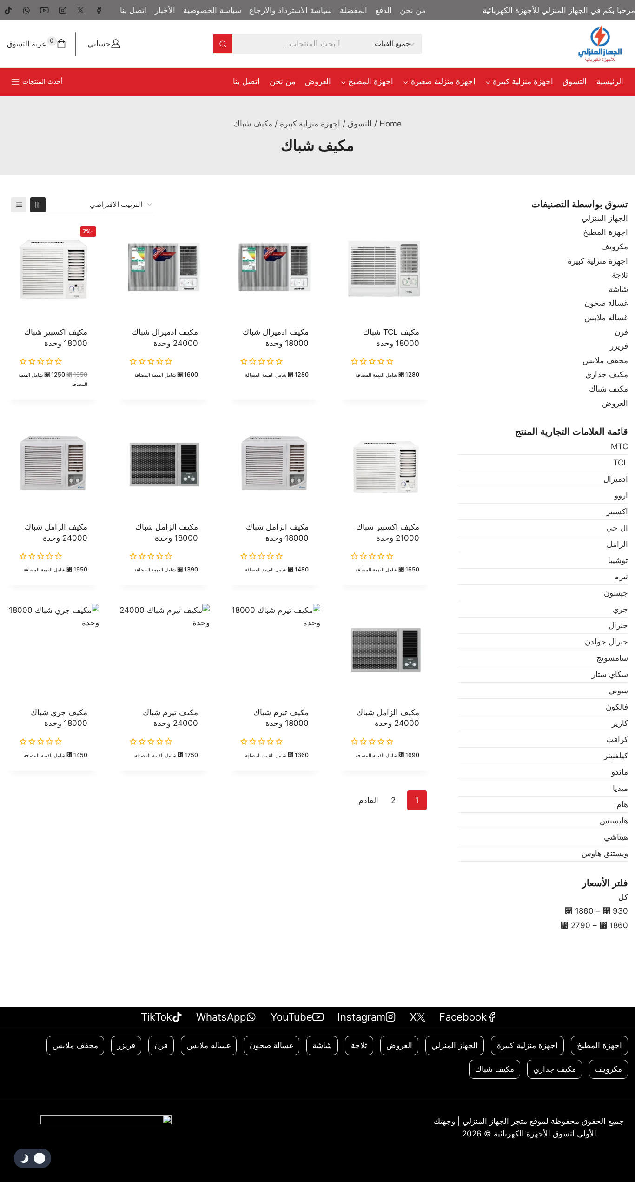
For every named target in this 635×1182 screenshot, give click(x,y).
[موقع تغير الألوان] (32, 1158)
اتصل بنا (133, 10)
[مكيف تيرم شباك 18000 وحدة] (274, 650)
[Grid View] (38, 204)
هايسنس (614, 820)
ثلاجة (620, 274)
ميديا (620, 788)
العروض (318, 81)
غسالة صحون (606, 303)
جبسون (616, 593)
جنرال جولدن (606, 641)
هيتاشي (616, 837)
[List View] (18, 204)
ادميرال (615, 479)
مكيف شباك (608, 388)
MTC (619, 446)
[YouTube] (44, 10)
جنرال (618, 625)
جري (620, 609)
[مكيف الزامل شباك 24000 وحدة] (53, 464)
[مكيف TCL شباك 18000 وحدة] (385, 270)
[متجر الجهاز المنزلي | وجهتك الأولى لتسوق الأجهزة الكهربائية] (600, 43)
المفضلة (353, 10)
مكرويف (614, 246)
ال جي (617, 527)
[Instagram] (62, 10)
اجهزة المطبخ (605, 232)
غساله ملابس (606, 317)
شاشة (618, 289)
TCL (620, 462)
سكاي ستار (610, 674)
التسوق (574, 81)
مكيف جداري (606, 374)
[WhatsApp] (26, 10)
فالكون (617, 706)
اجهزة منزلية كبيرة (598, 261)
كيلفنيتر (616, 755)
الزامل (617, 544)
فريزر (619, 346)
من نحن (413, 10)
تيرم (621, 576)
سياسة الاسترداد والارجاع (290, 10)
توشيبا (618, 560)
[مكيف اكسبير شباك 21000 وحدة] (385, 464)
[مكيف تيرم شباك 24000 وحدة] (164, 650)
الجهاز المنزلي (605, 218)
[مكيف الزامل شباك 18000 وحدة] (274, 464)
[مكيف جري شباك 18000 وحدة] (53, 650)
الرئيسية (609, 81)
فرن (621, 332)
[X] (80, 10)
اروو (621, 495)
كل (623, 897)
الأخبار (165, 10)
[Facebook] (98, 10)
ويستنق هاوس (605, 853)
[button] (384, 398)
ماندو (619, 772)
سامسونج (612, 658)
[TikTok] (8, 10)
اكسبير (617, 511)
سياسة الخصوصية (212, 10)
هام (622, 804)
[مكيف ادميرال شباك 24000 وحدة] (164, 270)
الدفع (383, 10)
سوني (618, 690)
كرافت (617, 739)
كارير (620, 723)
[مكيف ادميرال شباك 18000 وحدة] (274, 270)
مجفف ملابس (605, 360)
